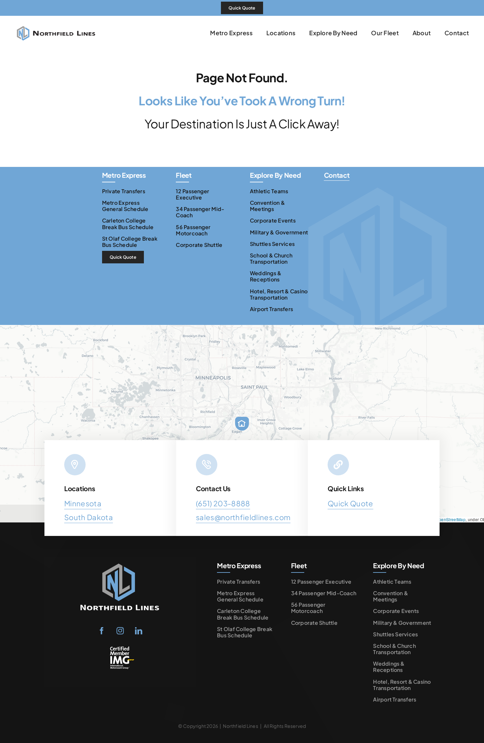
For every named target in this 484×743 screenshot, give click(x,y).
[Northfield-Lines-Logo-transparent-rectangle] (120, 562)
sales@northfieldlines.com (243, 517)
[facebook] (101, 630)
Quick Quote (350, 503)
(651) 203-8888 (223, 503)
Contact (337, 175)
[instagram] (120, 630)
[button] (242, 424)
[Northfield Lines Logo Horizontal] (56, 19)
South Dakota (88, 517)
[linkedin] (138, 630)
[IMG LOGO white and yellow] (120, 648)
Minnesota (82, 503)
